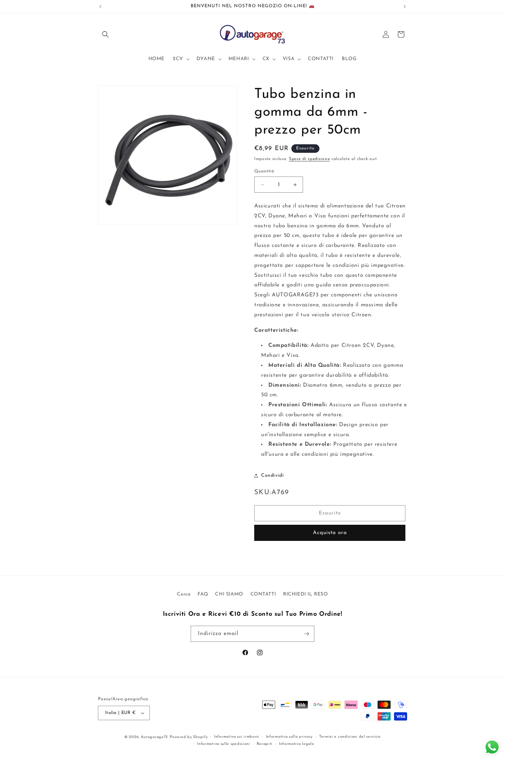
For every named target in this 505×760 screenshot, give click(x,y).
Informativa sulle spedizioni (223, 744)
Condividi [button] (272, 475)
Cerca (183, 594)
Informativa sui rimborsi (236, 737)
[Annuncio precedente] (100, 6)
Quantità (264, 171)
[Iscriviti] (306, 634)
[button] (105, 34)
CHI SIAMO (229, 594)
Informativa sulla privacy (289, 737)
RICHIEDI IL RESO (305, 594)
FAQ (203, 594)
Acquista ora (330, 532)
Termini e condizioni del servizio (350, 737)
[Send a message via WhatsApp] (492, 747)
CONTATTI (263, 594)
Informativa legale (296, 744)
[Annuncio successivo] (404, 6)
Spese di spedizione (309, 159)
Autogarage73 (154, 737)
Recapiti (265, 744)
